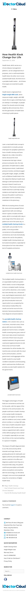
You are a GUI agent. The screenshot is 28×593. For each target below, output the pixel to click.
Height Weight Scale (10, 549)
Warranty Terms (8, 552)
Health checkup (13, 486)
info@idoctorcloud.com (13, 532)
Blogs (6, 486)
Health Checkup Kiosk (10, 547)
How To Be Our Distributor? (12, 558)
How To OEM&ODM (10, 555)
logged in (13, 505)
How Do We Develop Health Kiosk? (15, 493)
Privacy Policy (8, 561)
